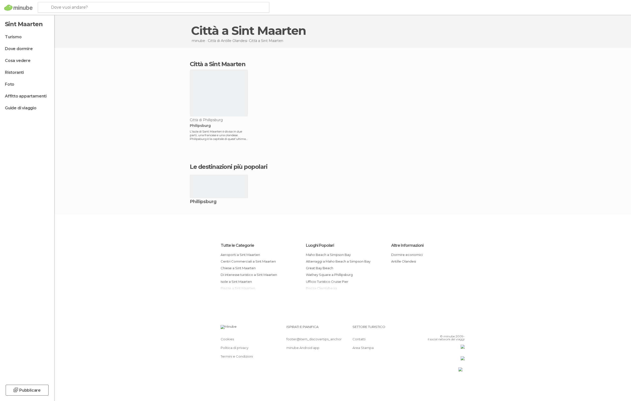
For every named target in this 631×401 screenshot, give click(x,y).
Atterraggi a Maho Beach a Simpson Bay (338, 261)
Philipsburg (200, 126)
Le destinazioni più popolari (228, 167)
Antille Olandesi (403, 261)
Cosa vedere (18, 60)
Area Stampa (363, 348)
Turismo (13, 37)
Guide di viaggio (20, 108)
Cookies (227, 339)
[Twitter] (444, 328)
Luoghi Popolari (320, 245)
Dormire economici (407, 255)
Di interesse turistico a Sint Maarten (249, 275)
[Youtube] (461, 328)
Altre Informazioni (407, 245)
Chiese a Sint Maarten (238, 268)
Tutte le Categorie (237, 245)
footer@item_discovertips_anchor (314, 339)
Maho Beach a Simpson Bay (328, 255)
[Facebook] (436, 328)
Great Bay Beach (319, 268)
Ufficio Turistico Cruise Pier (327, 282)
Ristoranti (14, 72)
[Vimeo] (452, 328)
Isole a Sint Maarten (236, 282)
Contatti (359, 339)
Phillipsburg (203, 202)
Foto (9, 84)
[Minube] (18, 7)
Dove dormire (19, 48)
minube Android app (302, 348)
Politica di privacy (234, 348)
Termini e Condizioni (237, 356)
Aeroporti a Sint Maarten (240, 255)
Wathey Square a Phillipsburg (329, 275)
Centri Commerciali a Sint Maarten (248, 261)
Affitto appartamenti (26, 96)
